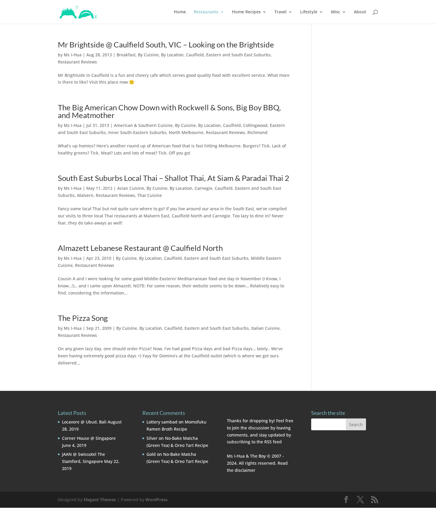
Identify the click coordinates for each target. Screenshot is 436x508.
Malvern (85, 195)
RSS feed (273, 442)
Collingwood (255, 125)
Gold (151, 454)
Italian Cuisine (265, 328)
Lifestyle (308, 12)
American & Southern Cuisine (143, 125)
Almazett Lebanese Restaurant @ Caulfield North (140, 248)
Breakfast (126, 55)
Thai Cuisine (149, 195)
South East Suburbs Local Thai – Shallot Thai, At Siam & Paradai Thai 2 (173, 178)
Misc (335, 12)
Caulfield (195, 55)
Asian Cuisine (130, 188)
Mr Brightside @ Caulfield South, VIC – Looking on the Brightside (166, 44)
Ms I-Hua (73, 55)
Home (180, 12)
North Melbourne (186, 132)
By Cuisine (148, 55)
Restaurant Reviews (77, 62)
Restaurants (206, 12)
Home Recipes (246, 12)
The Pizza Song (83, 318)
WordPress (156, 499)
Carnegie (203, 188)
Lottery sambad (162, 422)
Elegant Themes (100, 499)
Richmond (257, 132)
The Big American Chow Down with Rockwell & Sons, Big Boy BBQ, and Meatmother (169, 111)
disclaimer (245, 470)
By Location (172, 55)
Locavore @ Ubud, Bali (84, 422)
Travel (280, 12)
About (360, 12)
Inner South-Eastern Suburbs (137, 132)
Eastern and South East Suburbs (238, 55)
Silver (152, 438)
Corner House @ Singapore (89, 438)
